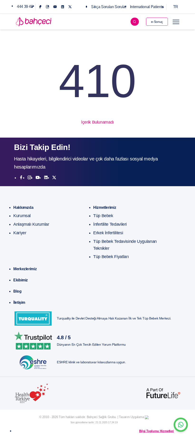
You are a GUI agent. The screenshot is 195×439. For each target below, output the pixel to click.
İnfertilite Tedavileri (110, 224)
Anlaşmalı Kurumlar (31, 224)
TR (175, 7)
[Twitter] (70, 7)
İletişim (19, 302)
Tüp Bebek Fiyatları (111, 256)
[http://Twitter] (54, 177)
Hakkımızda (23, 207)
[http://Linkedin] (46, 177)
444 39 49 (25, 7)
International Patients (147, 7)
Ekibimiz (20, 280)
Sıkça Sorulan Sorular (108, 7)
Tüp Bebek (103, 215)
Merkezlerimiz (25, 269)
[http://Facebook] (21, 177)
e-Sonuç (157, 22)
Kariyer (19, 232)
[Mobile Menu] (176, 22)
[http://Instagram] (29, 177)
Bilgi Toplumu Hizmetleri (156, 431)
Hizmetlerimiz (104, 207)
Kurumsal (22, 215)
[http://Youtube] (37, 177)
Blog (17, 291)
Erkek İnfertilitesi (108, 232)
